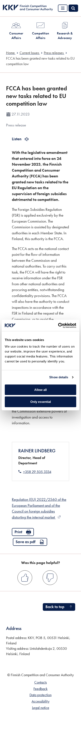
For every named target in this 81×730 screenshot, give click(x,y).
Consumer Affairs (16, 35)
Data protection (40, 695)
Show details (58, 377)
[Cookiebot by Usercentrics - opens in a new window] (58, 325)
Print (18, 531)
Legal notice (40, 707)
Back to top (54, 606)
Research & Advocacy (65, 35)
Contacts (40, 682)
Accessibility (40, 701)
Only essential (40, 401)
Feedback (40, 688)
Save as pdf (26, 541)
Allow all (40, 390)
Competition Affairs (40, 35)
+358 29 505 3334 (37, 471)
